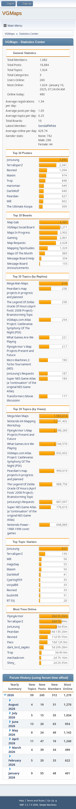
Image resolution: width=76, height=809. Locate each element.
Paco (10, 642)
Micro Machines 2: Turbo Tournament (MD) (19, 364)
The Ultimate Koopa (19, 206)
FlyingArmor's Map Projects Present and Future (20, 351)
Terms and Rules (36, 800)
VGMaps (12, 13)
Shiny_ (11, 663)
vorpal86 (12, 585)
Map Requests (16, 243)
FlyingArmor (15, 616)
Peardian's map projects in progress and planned (20, 293)
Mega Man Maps (17, 283)
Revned (12, 170)
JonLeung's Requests (20, 373)
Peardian (12, 196)
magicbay (13, 564)
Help (21, 800)
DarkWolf (13, 191)
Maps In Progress (18, 232)
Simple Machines (48, 805)
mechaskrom (15, 658)
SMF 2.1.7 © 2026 (28, 805)
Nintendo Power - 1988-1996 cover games (18, 529)
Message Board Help (20, 258)
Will (9, 201)
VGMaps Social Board (20, 227)
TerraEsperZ (15, 165)
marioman (13, 186)
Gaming (12, 238)
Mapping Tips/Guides (20, 248)
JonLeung (13, 160)
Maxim (11, 175)
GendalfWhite (47, 126)
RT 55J (11, 600)
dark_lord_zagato (18, 647)
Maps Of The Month (20, 253)
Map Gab (13, 222)
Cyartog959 (14, 580)
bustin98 (12, 595)
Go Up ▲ (52, 800)
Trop (10, 181)
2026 (10, 695)
